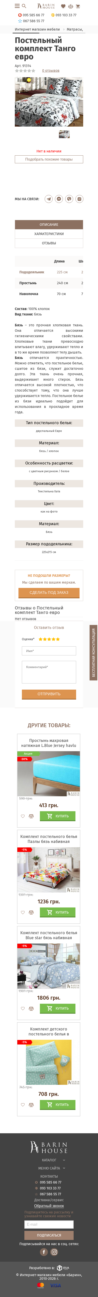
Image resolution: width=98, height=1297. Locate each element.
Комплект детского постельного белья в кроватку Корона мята (48, 1034)
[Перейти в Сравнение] (70, 6)
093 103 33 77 (50, 1188)
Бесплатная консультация (93, 652)
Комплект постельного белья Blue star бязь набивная (48, 935)
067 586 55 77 (50, 1194)
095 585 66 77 (50, 1182)
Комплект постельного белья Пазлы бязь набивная (48, 839)
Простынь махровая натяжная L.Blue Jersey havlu (48, 743)
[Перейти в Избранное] (63, 6)
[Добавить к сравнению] (29, 816)
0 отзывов (50, 70)
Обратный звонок (49, 1206)
